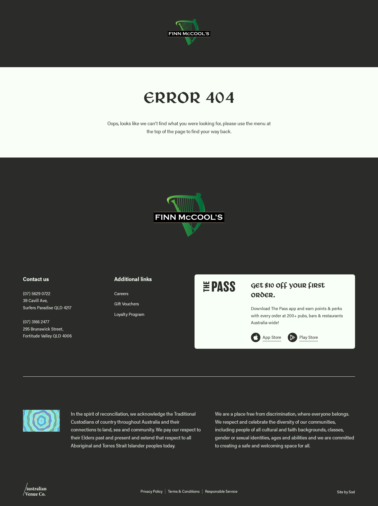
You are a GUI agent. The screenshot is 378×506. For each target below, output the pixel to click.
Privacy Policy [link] (151, 491)
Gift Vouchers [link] (126, 303)
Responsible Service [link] (221, 491)
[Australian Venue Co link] (34, 491)
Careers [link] (121, 293)
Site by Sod (346, 491)
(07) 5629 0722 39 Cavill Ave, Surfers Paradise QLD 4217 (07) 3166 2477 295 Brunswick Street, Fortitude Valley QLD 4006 (47, 314)
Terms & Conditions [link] (184, 491)
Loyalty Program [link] (129, 314)
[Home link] (189, 32)
